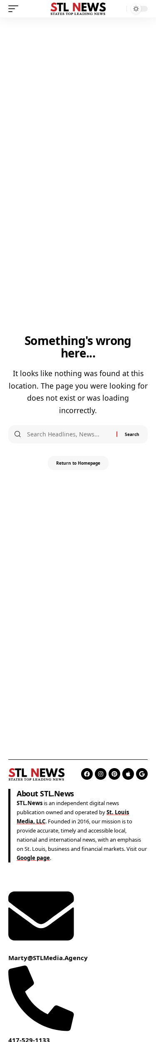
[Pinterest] (114, 774)
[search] (118, 9)
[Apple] (128, 774)
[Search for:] (68, 434)
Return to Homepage (78, 463)
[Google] (142, 774)
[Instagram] (100, 774)
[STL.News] (78, 8)
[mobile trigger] (15, 8)
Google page (33, 858)
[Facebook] (87, 774)
